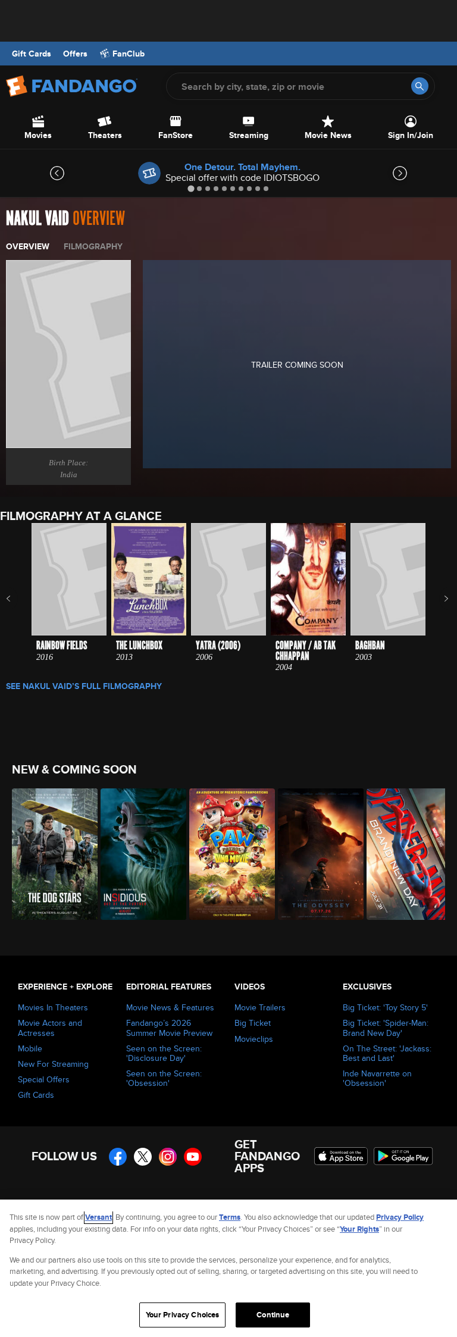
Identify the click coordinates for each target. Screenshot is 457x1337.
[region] (228, 1268)
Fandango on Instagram (168, 1157)
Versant (98, 1217)
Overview (27, 246)
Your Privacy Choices (183, 1314)
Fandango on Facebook (118, 1157)
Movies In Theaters (53, 1007)
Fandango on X (143, 1157)
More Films (438, 598)
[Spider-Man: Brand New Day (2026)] (404, 854)
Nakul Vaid (37, 218)
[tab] (190, 188)
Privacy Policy (400, 1217)
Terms (229, 1217)
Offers (75, 53)
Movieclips (253, 1039)
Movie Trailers (260, 1007)
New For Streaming (53, 1064)
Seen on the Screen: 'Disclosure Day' (164, 1053)
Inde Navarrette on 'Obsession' (377, 1078)
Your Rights (359, 1229)
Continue (272, 1314)
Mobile (30, 1048)
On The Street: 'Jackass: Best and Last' (387, 1053)
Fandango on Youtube (193, 1157)
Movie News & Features (170, 1007)
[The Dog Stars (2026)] (49, 854)
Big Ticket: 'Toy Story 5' (385, 1007)
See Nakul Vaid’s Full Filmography (84, 686)
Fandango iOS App (341, 1156)
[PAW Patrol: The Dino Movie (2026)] (227, 854)
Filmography (93, 246)
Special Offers (44, 1079)
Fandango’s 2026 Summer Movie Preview (169, 1027)
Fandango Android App (403, 1156)
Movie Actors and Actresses (50, 1027)
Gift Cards (31, 53)
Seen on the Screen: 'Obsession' (164, 1078)
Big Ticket (252, 1023)
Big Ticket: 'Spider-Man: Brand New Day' (385, 1027)
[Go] (419, 86)
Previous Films (19, 598)
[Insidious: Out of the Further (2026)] (138, 854)
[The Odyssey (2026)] (315, 854)
